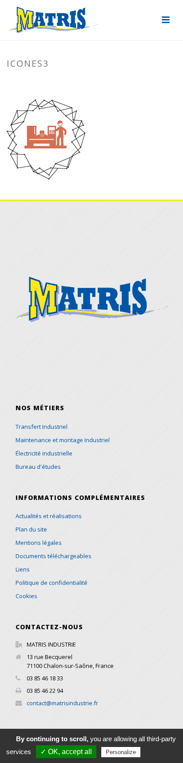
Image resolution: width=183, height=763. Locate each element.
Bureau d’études (91, 82)
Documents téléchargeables (54, 556)
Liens (23, 569)
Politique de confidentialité (52, 583)
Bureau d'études (38, 467)
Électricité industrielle (44, 453)
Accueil (48, 82)
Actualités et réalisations (49, 516)
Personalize (121, 752)
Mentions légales (39, 543)
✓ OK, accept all (66, 751)
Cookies (26, 596)
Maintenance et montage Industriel (63, 440)
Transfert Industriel (42, 427)
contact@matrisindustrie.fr (62, 703)
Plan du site (31, 529)
